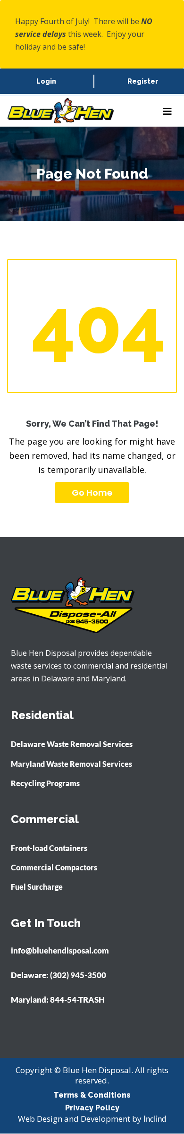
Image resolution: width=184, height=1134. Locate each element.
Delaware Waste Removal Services (72, 743)
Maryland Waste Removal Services (71, 763)
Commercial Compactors (54, 867)
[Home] (61, 111)
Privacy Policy (92, 1107)
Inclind (155, 1119)
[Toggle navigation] (167, 111)
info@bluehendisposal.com (60, 950)
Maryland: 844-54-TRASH (58, 1000)
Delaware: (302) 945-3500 (58, 975)
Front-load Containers (49, 847)
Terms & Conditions (92, 1095)
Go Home (92, 492)
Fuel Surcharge (37, 886)
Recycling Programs (45, 783)
